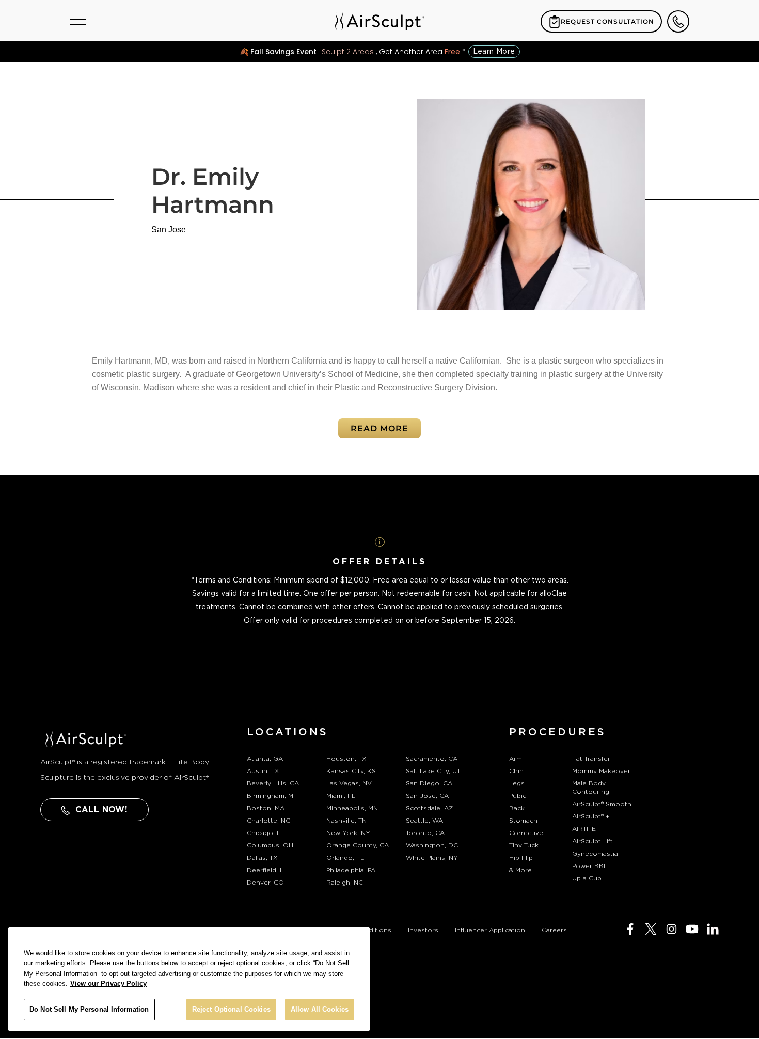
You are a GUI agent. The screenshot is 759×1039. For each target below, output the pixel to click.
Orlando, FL (345, 858)
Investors (423, 930)
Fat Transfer (591, 758)
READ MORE (379, 428)
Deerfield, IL (266, 870)
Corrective (526, 833)
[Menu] (78, 21)
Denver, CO (265, 882)
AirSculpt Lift (592, 841)
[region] (189, 979)
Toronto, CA (425, 833)
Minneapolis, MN (352, 808)
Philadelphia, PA (350, 870)
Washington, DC (432, 845)
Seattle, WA (424, 820)
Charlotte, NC (268, 820)
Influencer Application (490, 930)
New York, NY (348, 833)
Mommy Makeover (601, 771)
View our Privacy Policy (108, 983)
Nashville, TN (346, 820)
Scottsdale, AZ (429, 808)
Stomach (523, 820)
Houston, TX (346, 758)
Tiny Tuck (524, 845)
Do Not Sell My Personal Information (89, 1009)
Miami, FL (340, 796)
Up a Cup (587, 878)
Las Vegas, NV (349, 783)
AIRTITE (584, 829)
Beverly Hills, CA (273, 783)
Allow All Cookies (320, 1009)
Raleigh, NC (344, 882)
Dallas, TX (262, 858)
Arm (515, 758)
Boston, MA (265, 808)
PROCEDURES (557, 732)
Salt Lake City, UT (433, 771)
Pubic (517, 796)
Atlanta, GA (265, 758)
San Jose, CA (427, 796)
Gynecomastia (595, 854)
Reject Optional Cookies (231, 1009)
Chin (516, 771)
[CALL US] (678, 21)
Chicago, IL (264, 833)
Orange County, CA (357, 845)
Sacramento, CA (431, 758)
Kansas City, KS (351, 771)
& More (520, 870)
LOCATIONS (287, 732)
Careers (554, 930)
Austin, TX (263, 771)
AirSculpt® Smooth (601, 804)
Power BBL (589, 866)
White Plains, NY (432, 858)
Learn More (494, 51)
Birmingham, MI (271, 796)
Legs (517, 783)
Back (517, 808)
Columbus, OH (270, 845)
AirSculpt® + (590, 816)
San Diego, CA (429, 783)
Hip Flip (521, 858)
